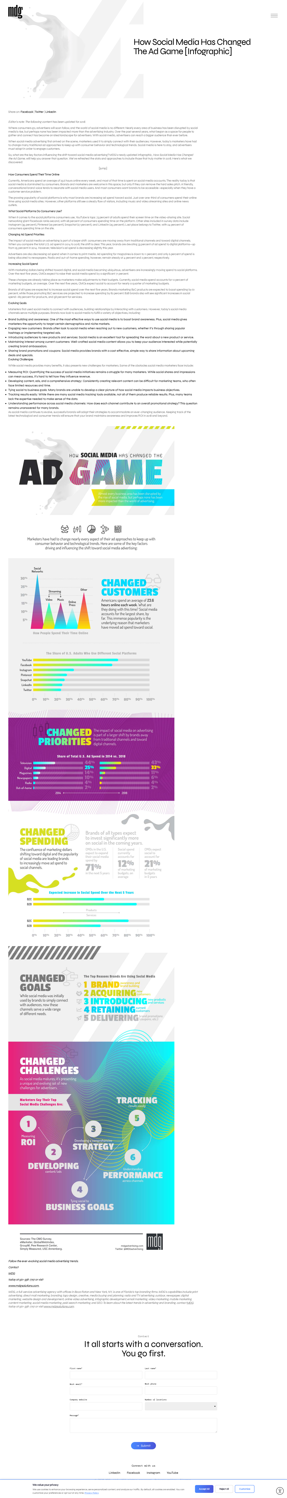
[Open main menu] (274, 17)
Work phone (150, 1384)
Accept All (204, 1489)
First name (76, 1368)
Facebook (27, 112)
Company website (78, 1399)
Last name (150, 1368)
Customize (244, 1489)
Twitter (39, 112)
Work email (76, 1384)
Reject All (224, 1489)
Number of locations (156, 1399)
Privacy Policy (92, 1493)
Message (74, 1415)
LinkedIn (50, 112)
